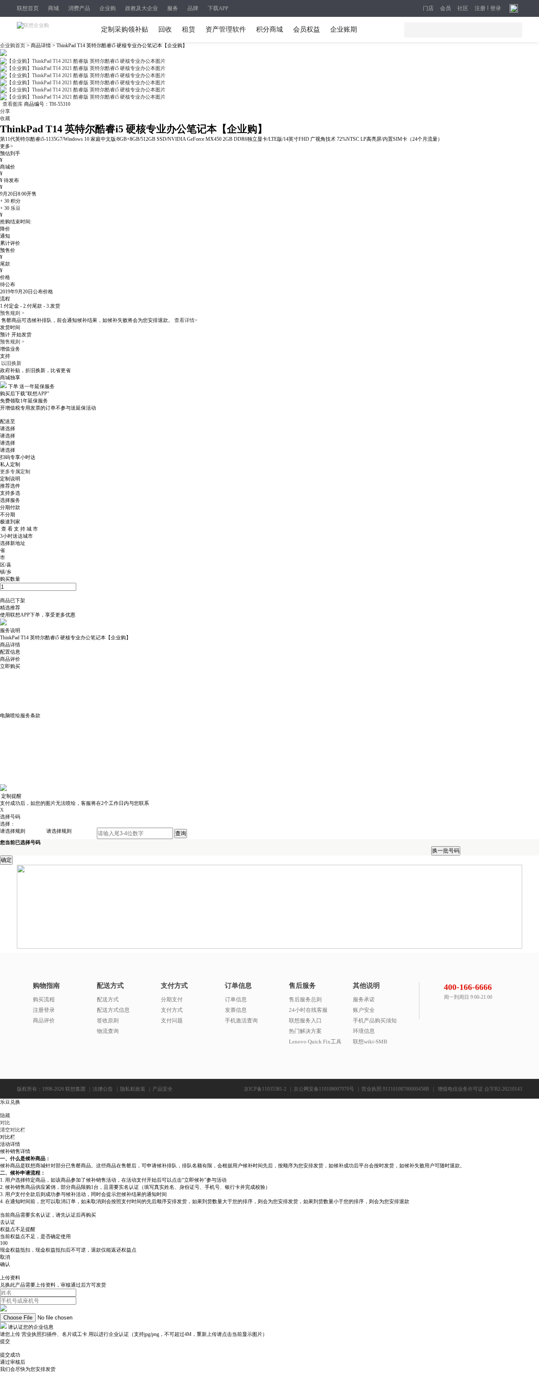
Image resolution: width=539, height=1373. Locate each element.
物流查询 (108, 1031)
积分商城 (269, 29)
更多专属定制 (15, 472)
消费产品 (79, 8)
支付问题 (172, 1020)
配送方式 (108, 999)
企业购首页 (13, 45)
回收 (165, 29)
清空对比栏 (12, 1130)
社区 (462, 8)
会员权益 (306, 29)
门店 (428, 8)
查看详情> (185, 320)
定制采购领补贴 (124, 29)
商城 (53, 8)
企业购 (107, 8)
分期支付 (172, 999)
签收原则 (108, 1020)
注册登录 (44, 1010)
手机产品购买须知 (375, 1020)
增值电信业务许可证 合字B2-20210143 (480, 1089)
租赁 (188, 29)
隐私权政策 (132, 1089)
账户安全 (364, 1010)
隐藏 (5, 1115)
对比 (5, 1123)
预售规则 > (12, 313)
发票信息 (236, 1010)
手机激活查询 (241, 1020)
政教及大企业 (141, 8)
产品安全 (162, 1089)
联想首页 (28, 8)
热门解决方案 (305, 1031)
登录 (495, 8)
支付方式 (172, 1010)
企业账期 (343, 29)
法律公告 (103, 1089)
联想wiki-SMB (370, 1041)
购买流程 (44, 999)
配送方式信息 (113, 1010)
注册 (480, 8)
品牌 (192, 8)
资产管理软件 (225, 29)
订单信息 (236, 999)
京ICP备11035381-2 (265, 1089)
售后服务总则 (305, 999)
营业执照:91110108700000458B (395, 1089)
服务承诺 (364, 999)
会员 (445, 8)
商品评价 (44, 1020)
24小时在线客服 (308, 1010)
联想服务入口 (305, 1020)
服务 (172, 8)
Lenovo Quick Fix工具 (315, 1041)
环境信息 (364, 1031)
